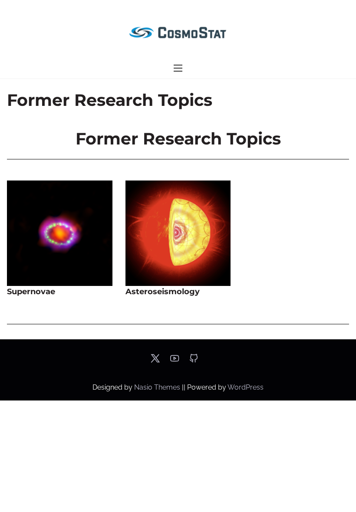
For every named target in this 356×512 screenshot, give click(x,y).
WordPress (245, 387)
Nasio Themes (158, 387)
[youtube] (174, 361)
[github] (193, 361)
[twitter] (155, 361)
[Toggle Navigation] (178, 68)
